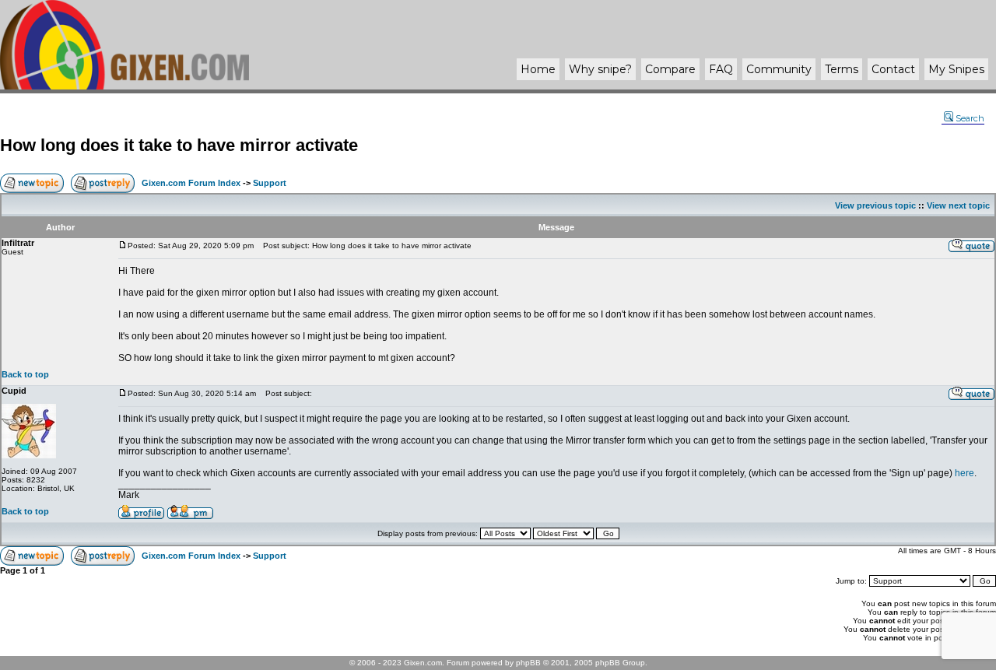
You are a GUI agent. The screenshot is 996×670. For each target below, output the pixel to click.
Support (269, 183)
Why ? (600, 69)
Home (538, 69)
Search (970, 118)
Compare (670, 69)
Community (779, 69)
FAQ (721, 69)
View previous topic (875, 205)
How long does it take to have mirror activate (179, 145)
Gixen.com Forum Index (191, 183)
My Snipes (956, 69)
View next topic (958, 205)
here (964, 473)
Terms (841, 69)
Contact (893, 69)
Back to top (25, 374)
